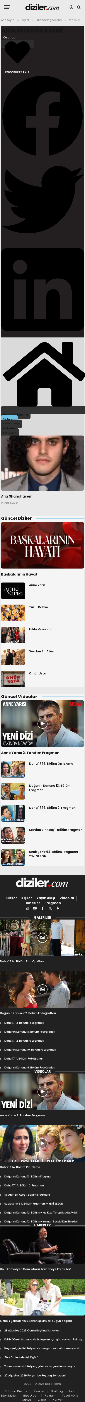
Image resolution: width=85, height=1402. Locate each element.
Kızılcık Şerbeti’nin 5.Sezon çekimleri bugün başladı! (36, 1321)
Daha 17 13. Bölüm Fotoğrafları (24, 1023)
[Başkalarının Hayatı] (42, 545)
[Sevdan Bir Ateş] (13, 657)
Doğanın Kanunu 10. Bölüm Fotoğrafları (30, 1049)
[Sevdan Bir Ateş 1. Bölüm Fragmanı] (13, 835)
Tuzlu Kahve (38, 607)
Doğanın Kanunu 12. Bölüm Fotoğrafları (28, 1013)
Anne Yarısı (37, 585)
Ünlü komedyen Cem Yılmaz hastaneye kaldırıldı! (35, 1269)
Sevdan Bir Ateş (41, 651)
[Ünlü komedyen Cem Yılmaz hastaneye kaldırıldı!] (42, 1245)
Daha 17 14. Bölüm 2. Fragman (52, 808)
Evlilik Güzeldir (40, 629)
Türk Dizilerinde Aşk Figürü (21, 1357)
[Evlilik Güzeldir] (13, 635)
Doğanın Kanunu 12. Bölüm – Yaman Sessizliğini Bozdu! (41, 1221)
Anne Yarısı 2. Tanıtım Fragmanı (31, 752)
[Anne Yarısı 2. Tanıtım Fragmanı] (42, 723)
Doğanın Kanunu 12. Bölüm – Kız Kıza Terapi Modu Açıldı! (41, 1212)
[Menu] (7, 7)
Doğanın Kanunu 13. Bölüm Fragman (28, 1176)
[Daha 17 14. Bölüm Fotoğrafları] (42, 938)
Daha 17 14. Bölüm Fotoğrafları (22, 961)
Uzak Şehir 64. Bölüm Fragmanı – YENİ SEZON (33, 1203)
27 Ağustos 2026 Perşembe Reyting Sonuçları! (35, 1375)
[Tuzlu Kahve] (13, 613)
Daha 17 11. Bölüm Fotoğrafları (23, 1058)
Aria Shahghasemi (32, 30)
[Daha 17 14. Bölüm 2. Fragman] (13, 813)
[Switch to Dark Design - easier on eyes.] (71, 7)
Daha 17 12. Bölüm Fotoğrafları (24, 1040)
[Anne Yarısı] (13, 591)
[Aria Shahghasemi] (42, 463)
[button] (42, 116)
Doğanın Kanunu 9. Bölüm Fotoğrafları (29, 1067)
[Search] (78, 7)
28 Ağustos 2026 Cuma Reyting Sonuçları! (32, 1330)
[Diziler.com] (42, 7)
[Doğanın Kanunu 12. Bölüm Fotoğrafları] (42, 989)
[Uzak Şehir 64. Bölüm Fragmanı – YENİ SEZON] (13, 857)
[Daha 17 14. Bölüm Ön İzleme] (13, 769)
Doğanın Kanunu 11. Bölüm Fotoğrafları (29, 1032)
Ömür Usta (37, 673)
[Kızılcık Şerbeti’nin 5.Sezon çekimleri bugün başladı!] (42, 1297)
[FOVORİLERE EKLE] (17, 44)
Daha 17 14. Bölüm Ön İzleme (51, 763)
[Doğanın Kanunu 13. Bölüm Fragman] (13, 791)
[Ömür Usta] (13, 679)
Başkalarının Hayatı (20, 574)
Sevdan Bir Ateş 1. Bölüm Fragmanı (56, 830)
